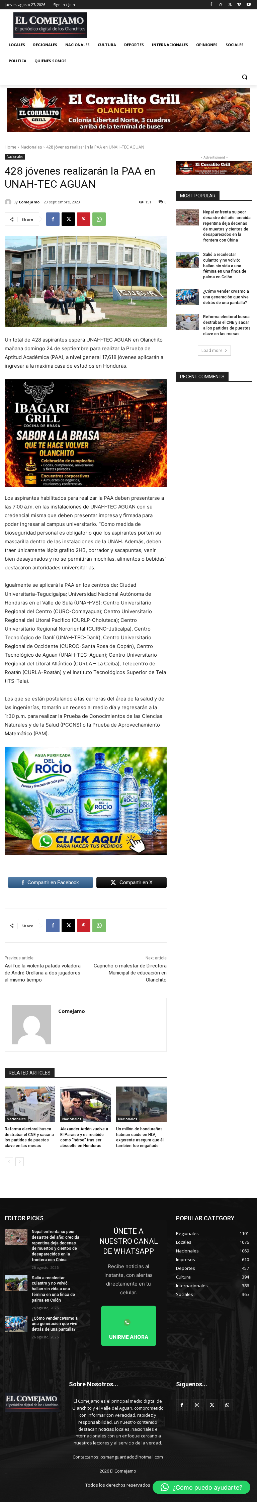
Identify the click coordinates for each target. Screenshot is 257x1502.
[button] (244, 77)
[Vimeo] (239, 5)
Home (10, 147)
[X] (230, 5)
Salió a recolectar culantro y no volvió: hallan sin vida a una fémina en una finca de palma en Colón (224, 265)
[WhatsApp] (99, 219)
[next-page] (19, 1161)
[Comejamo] (9, 202)
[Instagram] (221, 5)
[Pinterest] (83, 219)
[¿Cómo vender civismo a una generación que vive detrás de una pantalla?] (187, 297)
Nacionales (31, 147)
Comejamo (29, 201)
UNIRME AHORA (128, 1337)
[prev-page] (9, 1161)
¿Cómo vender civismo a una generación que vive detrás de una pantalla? (226, 297)
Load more (212, 350)
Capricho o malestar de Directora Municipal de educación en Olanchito (130, 973)
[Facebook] (211, 5)
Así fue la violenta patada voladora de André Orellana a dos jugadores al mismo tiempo (43, 973)
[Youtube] (248, 5)
